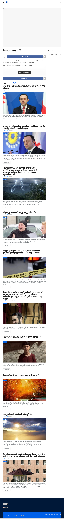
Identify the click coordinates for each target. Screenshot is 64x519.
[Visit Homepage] (6, 2)
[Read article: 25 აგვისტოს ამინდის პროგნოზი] (24, 429)
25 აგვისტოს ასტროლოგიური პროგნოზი (21, 375)
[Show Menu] (3, 2)
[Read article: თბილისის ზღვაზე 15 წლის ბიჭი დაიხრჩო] (24, 352)
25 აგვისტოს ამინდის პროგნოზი (17, 414)
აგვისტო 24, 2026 (10, 458)
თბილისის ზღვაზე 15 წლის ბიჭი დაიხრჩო (22, 336)
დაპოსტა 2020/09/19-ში (7, 52)
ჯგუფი (60, 514)
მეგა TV (5, 90)
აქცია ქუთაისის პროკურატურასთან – (19, 212)
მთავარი (4, 93)
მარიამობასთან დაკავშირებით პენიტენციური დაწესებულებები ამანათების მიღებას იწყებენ (24, 455)
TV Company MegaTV (10, 515)
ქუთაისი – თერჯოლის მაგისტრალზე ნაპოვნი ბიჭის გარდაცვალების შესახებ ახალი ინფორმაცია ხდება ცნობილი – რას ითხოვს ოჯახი (23, 295)
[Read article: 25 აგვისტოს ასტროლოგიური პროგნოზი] (24, 390)
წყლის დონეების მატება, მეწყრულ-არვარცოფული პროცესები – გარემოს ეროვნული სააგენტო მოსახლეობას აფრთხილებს (20, 171)
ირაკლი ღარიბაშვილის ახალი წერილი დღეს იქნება (24, 86)
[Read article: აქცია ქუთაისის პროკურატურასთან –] (24, 227)
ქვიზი (57, 514)
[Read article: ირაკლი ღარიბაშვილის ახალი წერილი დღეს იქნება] (24, 103)
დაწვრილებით (7, 120)
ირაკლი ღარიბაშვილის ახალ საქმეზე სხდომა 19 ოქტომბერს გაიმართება (24, 127)
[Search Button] (56, 2)
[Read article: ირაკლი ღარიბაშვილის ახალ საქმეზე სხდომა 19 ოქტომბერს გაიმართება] (24, 143)
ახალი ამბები (52, 514)
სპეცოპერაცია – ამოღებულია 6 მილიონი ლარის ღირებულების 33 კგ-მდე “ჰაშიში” (21, 251)
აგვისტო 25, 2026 (10, 90)
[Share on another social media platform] (45, 56)
